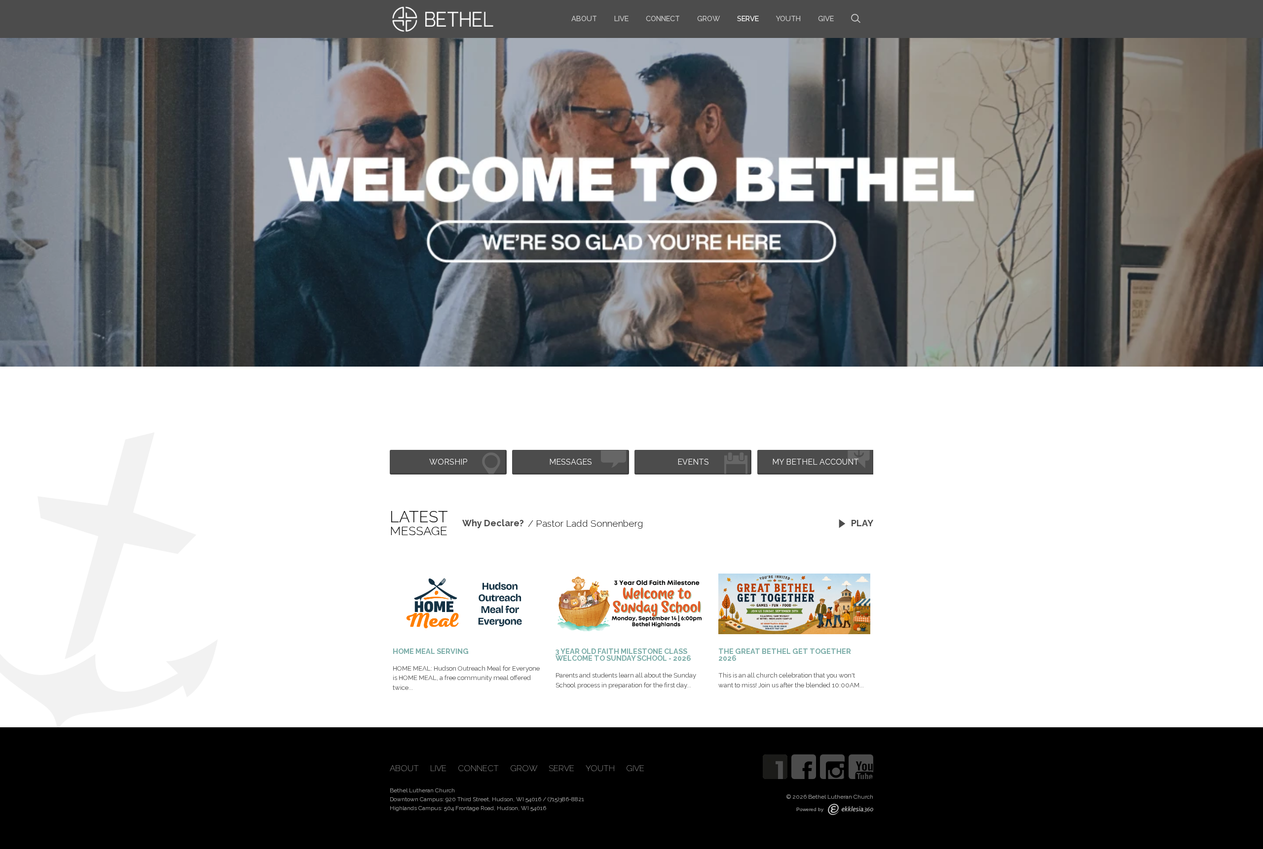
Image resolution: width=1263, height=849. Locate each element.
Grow (708, 18)
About (584, 18)
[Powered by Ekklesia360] (850, 809)
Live (621, 18)
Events (693, 462)
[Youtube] (861, 766)
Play (861, 523)
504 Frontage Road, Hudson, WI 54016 (495, 808)
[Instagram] (832, 766)
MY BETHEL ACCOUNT (815, 462)
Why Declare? (493, 523)
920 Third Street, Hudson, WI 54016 (493, 799)
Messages (570, 462)
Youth (788, 18)
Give (826, 18)
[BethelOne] (775, 766)
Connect (663, 18)
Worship (448, 462)
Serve (748, 18)
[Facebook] (803, 766)
